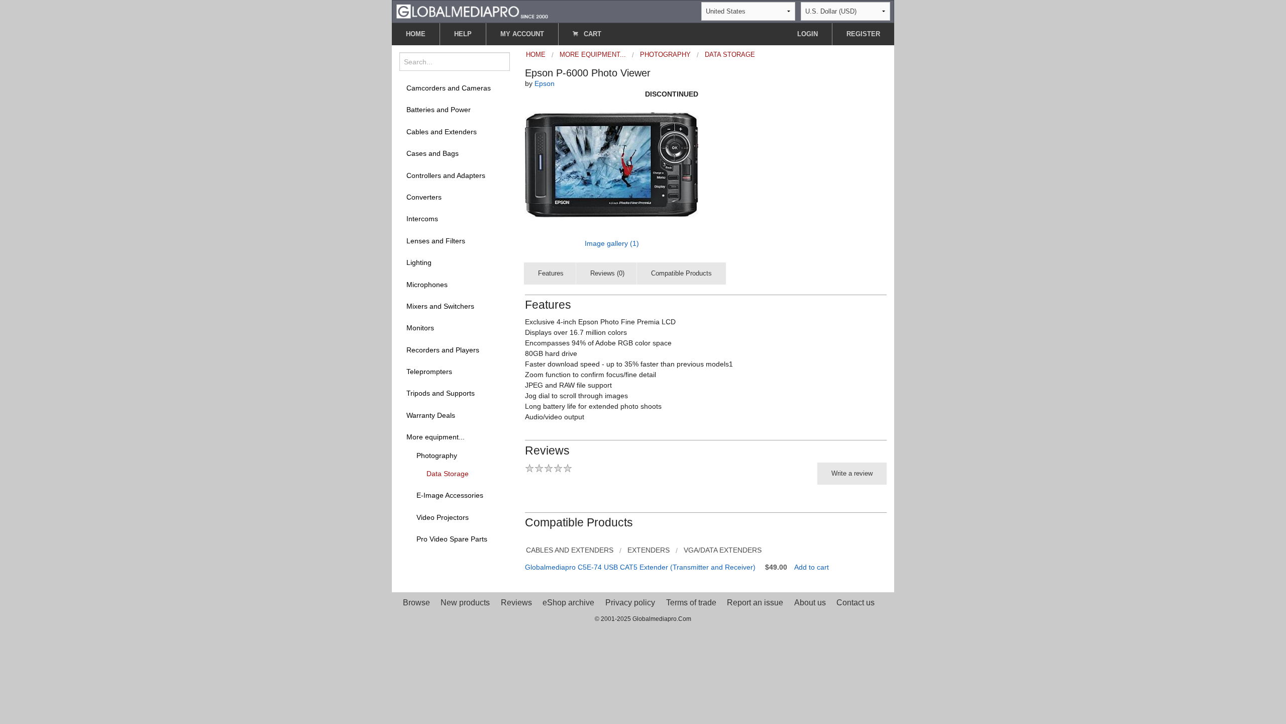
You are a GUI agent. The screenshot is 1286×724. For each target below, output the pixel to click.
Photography (436, 455)
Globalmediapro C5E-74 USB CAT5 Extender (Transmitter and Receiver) (640, 567)
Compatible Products (681, 273)
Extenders (648, 550)
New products (465, 602)
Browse (416, 602)
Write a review (852, 473)
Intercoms (422, 219)
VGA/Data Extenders (723, 550)
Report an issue (755, 602)
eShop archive (568, 602)
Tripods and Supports (440, 393)
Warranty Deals (430, 415)
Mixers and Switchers (440, 306)
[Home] (472, 11)
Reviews (516, 602)
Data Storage (447, 474)
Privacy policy (630, 602)
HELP (463, 34)
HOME (415, 34)
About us (810, 602)
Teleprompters (429, 372)
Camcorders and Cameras (448, 88)
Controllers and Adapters (445, 175)
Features (551, 273)
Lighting (419, 262)
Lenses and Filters (435, 241)
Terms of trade (691, 602)
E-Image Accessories (449, 495)
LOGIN (807, 34)
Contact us (855, 602)
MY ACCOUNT (522, 34)
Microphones (427, 285)
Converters (424, 197)
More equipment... (435, 437)
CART (591, 34)
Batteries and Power (438, 110)
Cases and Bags (432, 153)
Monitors (420, 328)
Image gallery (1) (612, 243)
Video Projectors (442, 517)
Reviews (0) (607, 273)
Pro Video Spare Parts (451, 539)
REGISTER (863, 34)
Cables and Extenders (441, 132)
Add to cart (811, 567)
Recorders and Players (442, 350)
